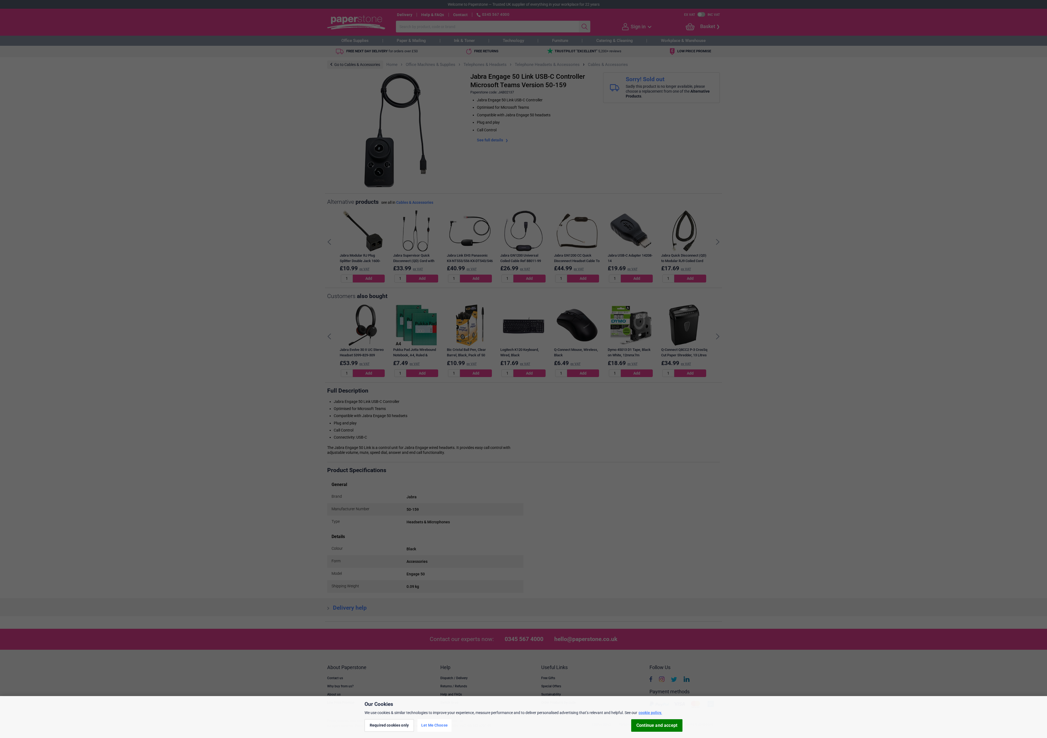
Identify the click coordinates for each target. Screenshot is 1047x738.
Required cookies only (389, 725)
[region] (523, 717)
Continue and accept (656, 725)
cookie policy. (650, 712)
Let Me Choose (434, 725)
